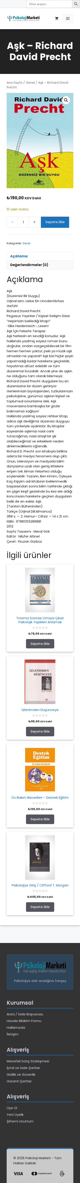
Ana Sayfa (14, 83)
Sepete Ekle (55, 222)
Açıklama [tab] (19, 256)
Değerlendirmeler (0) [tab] (29, 265)
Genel (30, 83)
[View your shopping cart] (56, 19)
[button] (66, 100)
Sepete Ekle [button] (40, 643)
